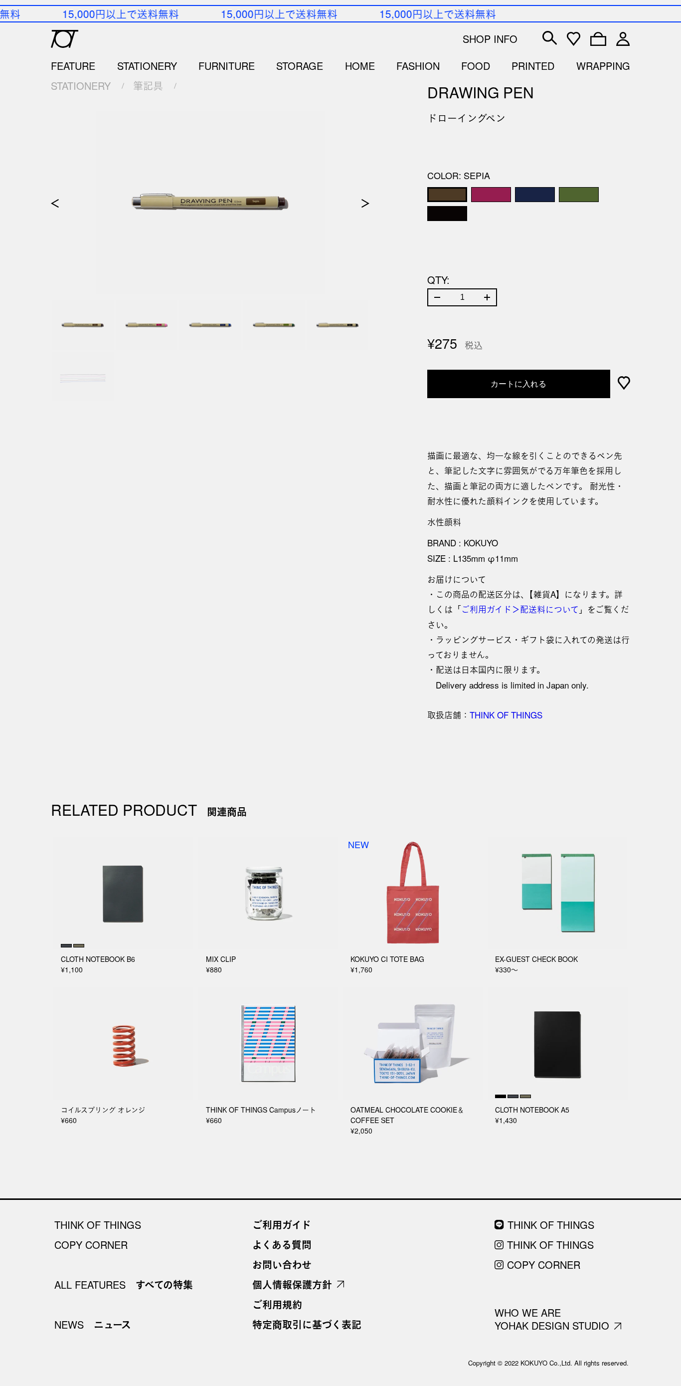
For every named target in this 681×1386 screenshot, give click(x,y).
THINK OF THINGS (506, 714)
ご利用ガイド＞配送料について (520, 609)
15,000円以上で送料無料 (116, 13)
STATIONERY (81, 86)
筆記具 (148, 86)
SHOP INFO (490, 38)
